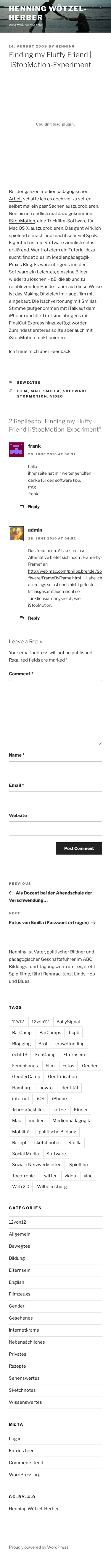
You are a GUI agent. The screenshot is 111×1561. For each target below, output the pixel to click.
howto (46, 1087)
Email (16, 785)
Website (18, 815)
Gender (90, 1065)
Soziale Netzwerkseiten (37, 1164)
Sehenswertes (24, 1378)
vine (88, 1175)
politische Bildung (57, 1131)
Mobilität (21, 1131)
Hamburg (22, 1087)
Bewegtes (29, 382)
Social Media (25, 1153)
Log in (15, 1438)
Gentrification (62, 1076)
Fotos (68, 1065)
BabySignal (68, 1021)
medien (37, 1120)
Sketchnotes (22, 1390)
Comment (21, 674)
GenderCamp (26, 1076)
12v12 (18, 1021)
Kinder (81, 1109)
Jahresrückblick (28, 1109)
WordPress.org (25, 1474)
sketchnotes (47, 1142)
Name (17, 755)
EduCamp (45, 1054)
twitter (49, 1175)
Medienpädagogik (71, 1120)
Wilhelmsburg (52, 1186)
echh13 (20, 1054)
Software (75, 391)
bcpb (74, 1032)
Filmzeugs (19, 1294)
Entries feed (22, 1450)
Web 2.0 (20, 1186)
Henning (65, 46)
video (57, 396)
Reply (34, 506)
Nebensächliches (27, 1342)
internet (20, 1098)
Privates (17, 1354)
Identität (69, 1087)
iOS (40, 1098)
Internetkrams (24, 1330)
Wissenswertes (25, 1402)
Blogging (21, 1043)
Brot (43, 1043)
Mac (36, 391)
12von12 (40, 1021)
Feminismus (25, 1065)
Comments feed (26, 1462)
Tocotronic (23, 1175)
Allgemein (19, 1234)
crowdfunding (70, 1043)
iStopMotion (22, 221)
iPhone (59, 1098)
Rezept (19, 1142)
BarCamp (22, 1032)
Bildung (17, 1258)
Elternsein (74, 1054)
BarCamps (50, 1032)
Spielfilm (78, 1164)
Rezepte (17, 1366)
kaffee (59, 1109)
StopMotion (32, 396)
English (16, 1282)
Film (22, 391)
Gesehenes (21, 1318)
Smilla (51, 391)
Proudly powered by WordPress (38, 1547)
